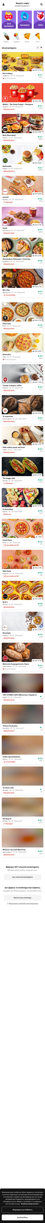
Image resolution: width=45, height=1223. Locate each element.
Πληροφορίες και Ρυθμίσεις (22, 1210)
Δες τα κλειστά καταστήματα (22, 877)
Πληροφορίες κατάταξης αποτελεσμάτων (23, 903)
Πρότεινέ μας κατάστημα (22, 898)
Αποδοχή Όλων (22, 1217)
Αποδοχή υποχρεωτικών (29, 1204)
